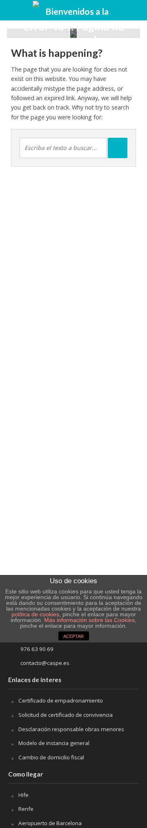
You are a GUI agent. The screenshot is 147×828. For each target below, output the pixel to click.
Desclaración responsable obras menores (71, 729)
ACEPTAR (73, 636)
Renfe (25, 808)
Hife (23, 795)
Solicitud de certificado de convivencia (65, 714)
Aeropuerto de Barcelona (50, 823)
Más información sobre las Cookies (88, 620)
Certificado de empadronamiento (60, 700)
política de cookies (35, 614)
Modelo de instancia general (53, 743)
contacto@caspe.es (44, 663)
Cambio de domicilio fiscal (51, 757)
